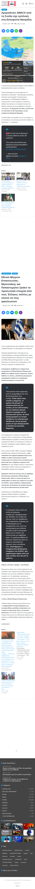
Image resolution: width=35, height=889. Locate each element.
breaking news (6, 789)
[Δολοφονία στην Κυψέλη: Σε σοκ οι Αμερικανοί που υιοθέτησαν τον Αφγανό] (23, 176)
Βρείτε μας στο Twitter (10, 870)
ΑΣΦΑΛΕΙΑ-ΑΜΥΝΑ (7, 850)
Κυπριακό (12, 856)
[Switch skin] (23, 4)
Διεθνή (4, 9)
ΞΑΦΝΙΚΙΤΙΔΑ (18, 859)
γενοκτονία (23, 862)
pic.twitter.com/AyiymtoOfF (16, 149)
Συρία (25, 859)
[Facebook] (3, 31)
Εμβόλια (26, 853)
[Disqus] (17, 242)
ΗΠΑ (31, 853)
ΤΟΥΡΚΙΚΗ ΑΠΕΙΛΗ (7, 862)
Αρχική (17, 885)
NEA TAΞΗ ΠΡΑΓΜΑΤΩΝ (9, 791)
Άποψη (4, 794)
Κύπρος (4, 810)
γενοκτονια (5, 865)
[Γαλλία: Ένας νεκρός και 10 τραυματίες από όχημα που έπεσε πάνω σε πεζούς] (17, 839)
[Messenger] (12, 31)
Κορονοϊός (5, 856)
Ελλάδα (4, 799)
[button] (17, 60)
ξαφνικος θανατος (14, 865)
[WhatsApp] (16, 31)
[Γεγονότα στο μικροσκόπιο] (8, 3)
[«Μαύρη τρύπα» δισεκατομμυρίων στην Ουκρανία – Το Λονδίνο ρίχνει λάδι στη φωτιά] (17, 833)
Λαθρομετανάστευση (7, 859)
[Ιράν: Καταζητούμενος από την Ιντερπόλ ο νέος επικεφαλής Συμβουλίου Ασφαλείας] (8, 197)
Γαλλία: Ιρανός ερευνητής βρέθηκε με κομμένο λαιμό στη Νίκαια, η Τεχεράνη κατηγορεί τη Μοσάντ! (7, 184)
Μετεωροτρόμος (7, 813)
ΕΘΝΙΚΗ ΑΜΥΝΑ (18, 850)
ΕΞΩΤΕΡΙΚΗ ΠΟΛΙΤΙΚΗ (15, 853)
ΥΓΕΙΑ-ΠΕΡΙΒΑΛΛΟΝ (8, 816)
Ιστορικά (4, 805)
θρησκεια (5, 802)
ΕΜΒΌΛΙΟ (4, 853)
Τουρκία (16, 862)
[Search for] (26, 4)
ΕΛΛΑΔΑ (27, 850)
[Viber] (20, 31)
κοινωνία (4, 808)
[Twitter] (8, 31)
